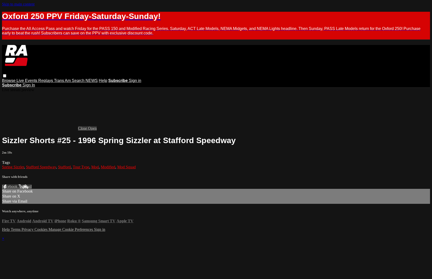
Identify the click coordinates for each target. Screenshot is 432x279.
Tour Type (81, 167)
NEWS (92, 80)
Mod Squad (126, 167)
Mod (95, 167)
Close (83, 128)
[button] (4, 75)
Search (79, 80)
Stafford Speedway (41, 167)
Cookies (41, 229)
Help (103, 80)
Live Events (27, 80)
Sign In (28, 85)
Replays (46, 80)
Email (27, 186)
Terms (16, 229)
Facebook (10, 186)
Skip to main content (18, 4)
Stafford (64, 167)
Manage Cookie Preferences (71, 229)
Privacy (28, 229)
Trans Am (63, 80)
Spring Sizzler (13, 167)
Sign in (135, 80)
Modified (108, 167)
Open (92, 128)
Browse (9, 80)
